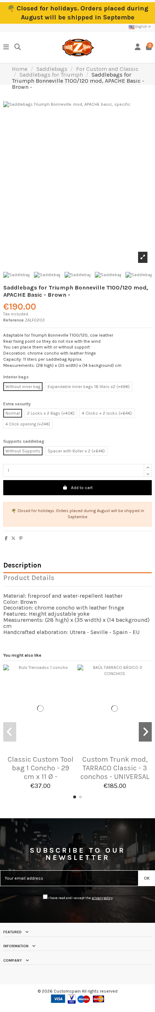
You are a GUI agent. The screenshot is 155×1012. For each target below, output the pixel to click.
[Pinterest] (20, 538)
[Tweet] (13, 538)
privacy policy (102, 898)
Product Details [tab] (28, 578)
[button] (74, 797)
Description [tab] (22, 565)
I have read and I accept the (80, 898)
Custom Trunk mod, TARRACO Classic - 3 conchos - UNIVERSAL (114, 768)
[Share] (6, 538)
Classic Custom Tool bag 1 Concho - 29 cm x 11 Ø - (41, 768)
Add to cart (82, 487)
